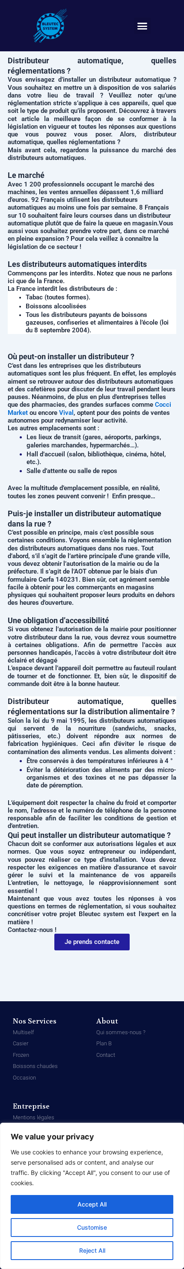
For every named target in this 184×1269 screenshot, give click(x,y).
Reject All (92, 1250)
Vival (66, 413)
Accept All (92, 1204)
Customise (92, 1227)
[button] (142, 26)
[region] (92, 1196)
